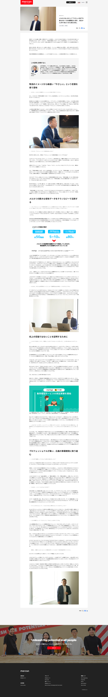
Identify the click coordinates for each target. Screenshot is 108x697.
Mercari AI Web (83, 685)
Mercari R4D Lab (83, 683)
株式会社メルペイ (47, 677)
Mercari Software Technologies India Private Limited (53, 685)
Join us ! (54, 648)
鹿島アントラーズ (47, 681)
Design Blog (83, 679)
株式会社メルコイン (48, 683)
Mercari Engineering (84, 677)
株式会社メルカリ (23, 677)
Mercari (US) (47, 679)
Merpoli (82, 681)
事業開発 (66, 25)
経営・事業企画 (62, 25)
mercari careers (23, 685)
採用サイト (71, 2)
